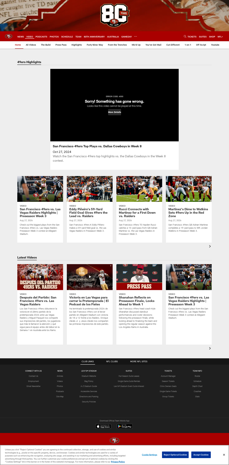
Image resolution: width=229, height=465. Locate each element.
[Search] (185, 36)
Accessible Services (89, 391)
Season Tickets (168, 381)
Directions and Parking (88, 396)
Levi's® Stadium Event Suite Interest (129, 386)
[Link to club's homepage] (8, 36)
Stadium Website (89, 376)
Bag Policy (88, 381)
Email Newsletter (34, 386)
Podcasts (60, 391)
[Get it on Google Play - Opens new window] (124, 428)
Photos (60, 386)
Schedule (197, 381)
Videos (60, 381)
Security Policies (89, 401)
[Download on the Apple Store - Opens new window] (103, 426)
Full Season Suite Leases (129, 376)
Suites (129, 371)
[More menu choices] (135, 36)
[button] (114, 112)
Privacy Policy (118, 461)
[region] (114, 455)
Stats (197, 396)
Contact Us (33, 376)
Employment (33, 381)
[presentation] (210, 246)
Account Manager (168, 376)
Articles (60, 376)
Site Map (60, 396)
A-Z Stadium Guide (89, 386)
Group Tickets (168, 396)
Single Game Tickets (168, 391)
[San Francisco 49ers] (114, 440)
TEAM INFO (197, 371)
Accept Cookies (201, 454)
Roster (197, 376)
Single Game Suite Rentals (129, 381)
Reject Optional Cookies (175, 454)
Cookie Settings (149, 454)
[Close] (224, 454)
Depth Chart (197, 386)
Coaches (197, 391)
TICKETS (168, 371)
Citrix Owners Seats (168, 386)
